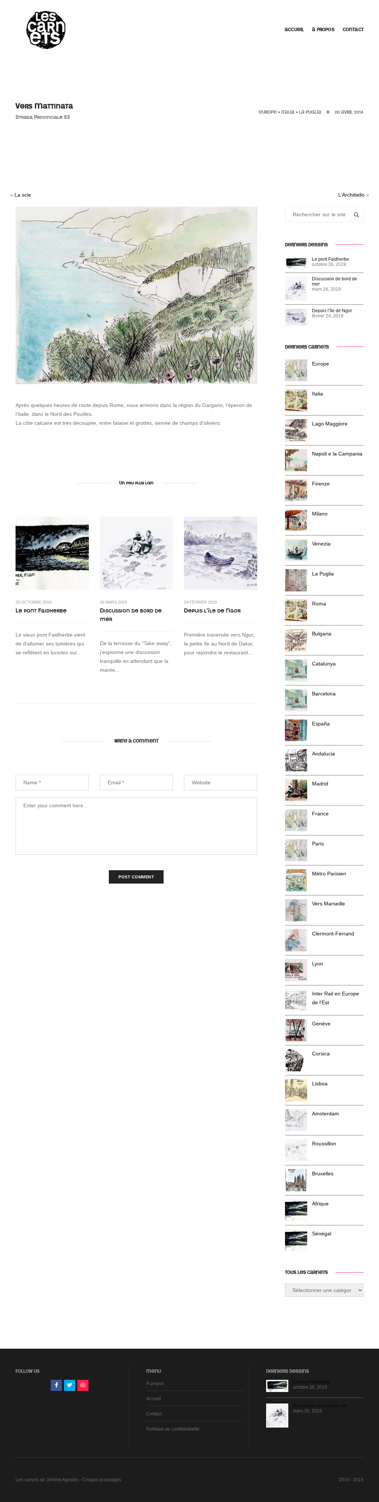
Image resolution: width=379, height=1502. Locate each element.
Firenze (321, 484)
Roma (319, 604)
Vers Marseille (328, 904)
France (320, 814)
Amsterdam (325, 1114)
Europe (268, 112)
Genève (321, 1024)
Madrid (320, 784)
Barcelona (324, 694)
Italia (288, 112)
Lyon (317, 964)
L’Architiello (351, 195)
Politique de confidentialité (172, 1429)
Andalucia (323, 754)
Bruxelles (322, 1173)
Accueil (294, 29)
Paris (318, 844)
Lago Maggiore (330, 424)
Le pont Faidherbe (41, 611)
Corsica (321, 1054)
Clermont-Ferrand (333, 934)
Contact (353, 29)
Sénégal (321, 1233)
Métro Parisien (329, 874)
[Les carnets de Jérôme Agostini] (45, 29)
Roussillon (324, 1143)
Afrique (320, 1203)
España (321, 724)
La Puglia (310, 112)
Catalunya (324, 664)
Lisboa (320, 1084)
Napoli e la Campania (337, 454)
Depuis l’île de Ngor (212, 611)
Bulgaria (321, 634)
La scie (22, 195)
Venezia (321, 544)
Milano (320, 514)
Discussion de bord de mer (131, 615)
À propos (323, 29)
